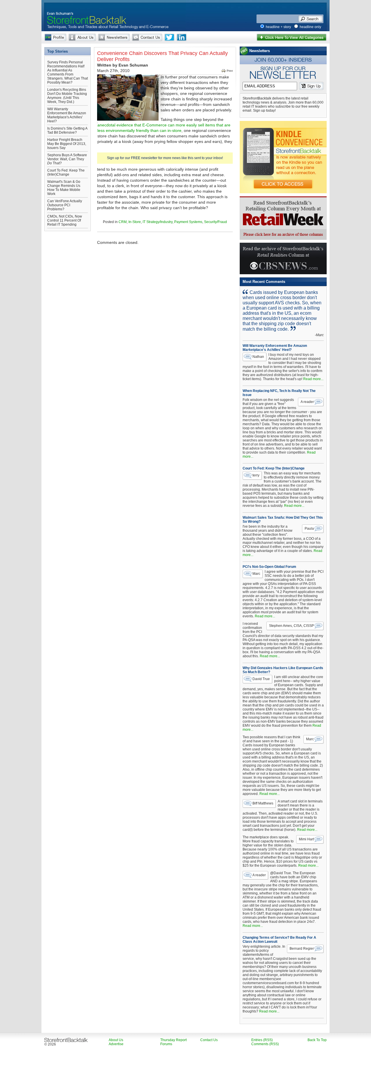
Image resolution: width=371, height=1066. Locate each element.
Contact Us (147, 37)
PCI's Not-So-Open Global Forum (269, 567)
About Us (82, 37)
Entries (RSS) (262, 1040)
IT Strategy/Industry (157, 222)
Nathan (258, 357)
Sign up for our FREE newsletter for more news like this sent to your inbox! (165, 158)
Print (230, 70)
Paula (309, 528)
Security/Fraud (215, 222)
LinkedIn (182, 37)
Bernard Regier (302, 949)
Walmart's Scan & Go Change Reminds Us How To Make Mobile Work (63, 188)
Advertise (116, 1044)
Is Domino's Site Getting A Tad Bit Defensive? (67, 130)
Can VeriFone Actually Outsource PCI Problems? (64, 205)
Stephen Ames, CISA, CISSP (291, 626)
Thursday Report (173, 1040)
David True (261, 679)
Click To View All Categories (292, 37)
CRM (123, 222)
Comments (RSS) (265, 1044)
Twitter (169, 37)
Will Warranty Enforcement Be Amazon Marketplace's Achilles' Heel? (66, 115)
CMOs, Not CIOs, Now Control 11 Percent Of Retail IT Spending (64, 220)
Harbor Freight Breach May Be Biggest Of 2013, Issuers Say (66, 144)
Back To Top (317, 1040)
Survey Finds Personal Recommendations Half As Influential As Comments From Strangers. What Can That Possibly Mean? (67, 72)
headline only (310, 27)
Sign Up (311, 86)
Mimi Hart (306, 839)
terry (255, 475)
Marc (256, 574)
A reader (307, 402)
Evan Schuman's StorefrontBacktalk (84, 12)
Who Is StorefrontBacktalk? (55, 37)
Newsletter (114, 37)
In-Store (134, 222)
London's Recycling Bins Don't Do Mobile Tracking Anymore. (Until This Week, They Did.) (67, 96)
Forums (166, 1044)
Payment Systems (188, 222)
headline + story (278, 27)
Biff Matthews (262, 803)
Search (310, 18)
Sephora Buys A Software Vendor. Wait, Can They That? (67, 159)
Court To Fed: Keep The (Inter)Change (66, 172)
